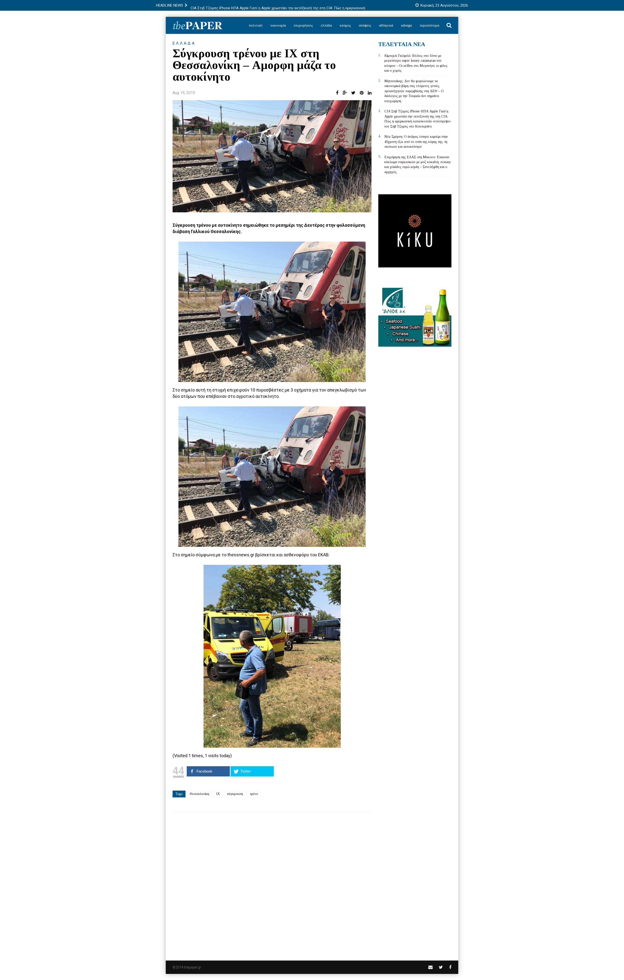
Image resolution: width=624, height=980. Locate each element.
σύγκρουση (235, 794)
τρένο (254, 794)
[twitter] (441, 967)
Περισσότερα (429, 25)
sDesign (406, 25)
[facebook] (450, 967)
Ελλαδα (184, 43)
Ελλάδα (326, 25)
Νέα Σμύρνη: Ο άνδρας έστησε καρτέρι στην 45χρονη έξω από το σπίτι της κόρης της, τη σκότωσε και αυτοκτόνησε (416, 141)
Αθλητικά (386, 25)
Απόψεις (365, 25)
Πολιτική (256, 25)
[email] (430, 967)
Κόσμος (345, 25)
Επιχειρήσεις (303, 25)
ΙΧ (218, 794)
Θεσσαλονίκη (199, 794)
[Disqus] (272, 883)
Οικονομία (278, 25)
